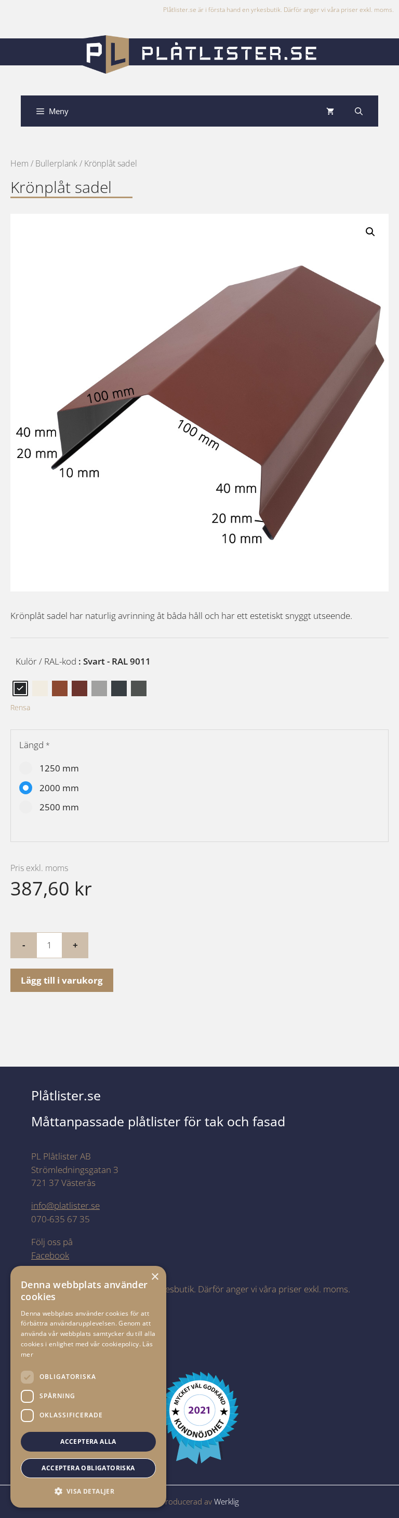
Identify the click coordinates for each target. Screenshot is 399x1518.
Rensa (20, 707)
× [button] (154, 1277)
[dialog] (88, 1387)
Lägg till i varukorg (62, 980)
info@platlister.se (65, 1205)
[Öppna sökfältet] (358, 111)
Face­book (50, 1255)
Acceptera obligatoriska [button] (88, 1468)
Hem (19, 163)
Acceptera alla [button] (88, 1441)
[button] (370, 232)
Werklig (226, 1501)
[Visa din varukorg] (330, 111)
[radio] (20, 688)
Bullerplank (56, 163)
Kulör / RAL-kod (46, 661)
